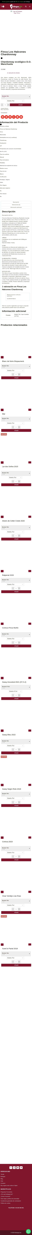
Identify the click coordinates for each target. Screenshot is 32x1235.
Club (2, 1181)
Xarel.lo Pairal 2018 (10, 949)
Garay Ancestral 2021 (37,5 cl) (14, 682)
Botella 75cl (5, 365)
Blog (2, 1178)
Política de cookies (5, 1203)
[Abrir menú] (29, 6)
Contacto (3, 1183)
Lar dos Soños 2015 (10, 467)
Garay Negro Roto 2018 (11, 789)
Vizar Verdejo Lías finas (11, 896)
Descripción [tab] (16, 202)
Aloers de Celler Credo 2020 (13, 521)
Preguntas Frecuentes (6, 1192)
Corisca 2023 (7, 842)
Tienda (2, 1174)
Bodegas (3, 1176)
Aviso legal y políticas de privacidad (10, 1198)
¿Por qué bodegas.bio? (7, 1194)
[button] (28, 1231)
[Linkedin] (17, 1167)
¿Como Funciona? (5, 1196)
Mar (3, 414)
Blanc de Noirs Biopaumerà (13, 361)
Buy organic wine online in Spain (9, 1185)
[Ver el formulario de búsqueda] (25, 6)
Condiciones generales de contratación (11, 1201)
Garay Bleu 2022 (9, 735)
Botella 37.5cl (6, 686)
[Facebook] (10, 1167)
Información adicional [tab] (16, 207)
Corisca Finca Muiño (10, 628)
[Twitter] (21, 1167)
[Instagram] (14, 1167)
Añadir (16, 378)
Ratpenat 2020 (8, 575)
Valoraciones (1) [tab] (16, 204)
